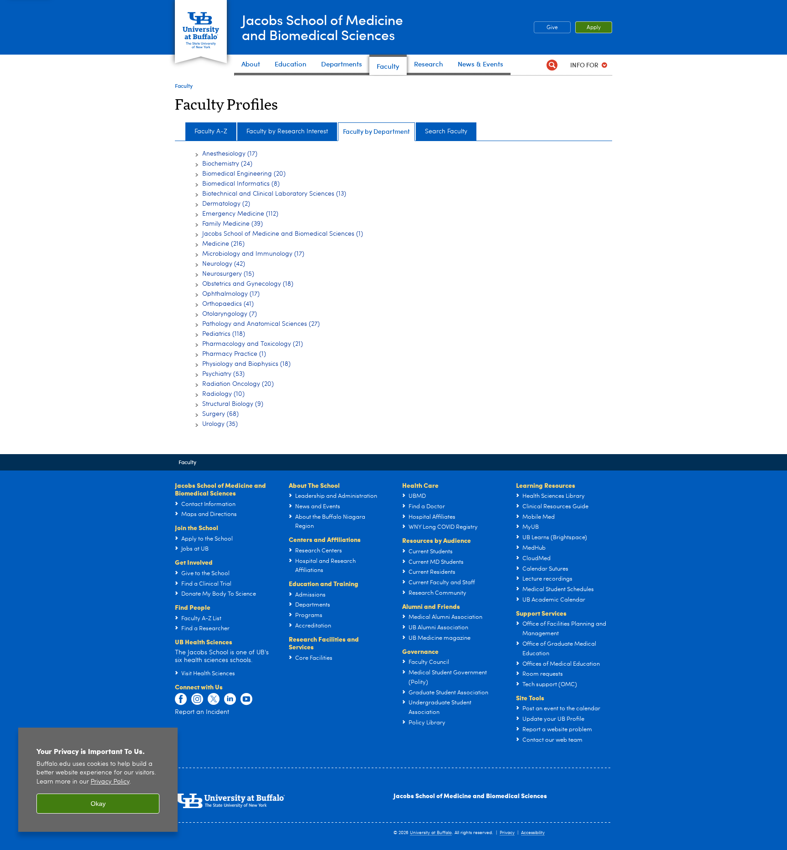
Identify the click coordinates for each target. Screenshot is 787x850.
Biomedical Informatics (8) (241, 184)
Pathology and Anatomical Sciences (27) (261, 324)
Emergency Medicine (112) (240, 214)
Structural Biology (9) (232, 404)
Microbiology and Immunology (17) (253, 254)
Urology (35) (220, 424)
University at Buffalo (431, 832)
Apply (594, 27)
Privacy (507, 832)
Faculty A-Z (210, 131)
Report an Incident (202, 712)
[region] (98, 780)
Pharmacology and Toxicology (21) (252, 344)
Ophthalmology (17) (231, 294)
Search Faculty (446, 131)
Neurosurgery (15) (228, 274)
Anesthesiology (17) (229, 154)
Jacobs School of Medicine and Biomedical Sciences (470, 795)
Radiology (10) (223, 394)
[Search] (552, 65)
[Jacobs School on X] (214, 699)
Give (552, 27)
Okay (98, 803)
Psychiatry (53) (223, 374)
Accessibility (533, 832)
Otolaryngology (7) (229, 314)
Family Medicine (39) (232, 224)
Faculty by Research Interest (287, 131)
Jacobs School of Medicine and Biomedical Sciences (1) (282, 234)
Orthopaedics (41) (228, 304)
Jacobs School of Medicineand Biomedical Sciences (322, 27)
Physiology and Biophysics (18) (246, 364)
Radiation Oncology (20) (238, 384)
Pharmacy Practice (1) (234, 354)
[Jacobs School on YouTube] (246, 699)
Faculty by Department (376, 131)
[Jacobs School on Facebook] (181, 699)
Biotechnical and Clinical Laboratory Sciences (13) (274, 194)
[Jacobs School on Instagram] (197, 699)
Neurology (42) (223, 264)
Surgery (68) (220, 414)
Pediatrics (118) (223, 334)
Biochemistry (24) (227, 164)
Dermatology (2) (226, 204)
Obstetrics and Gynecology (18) (247, 284)
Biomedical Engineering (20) (244, 174)
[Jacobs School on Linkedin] (230, 699)
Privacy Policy (110, 782)
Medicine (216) (223, 244)
